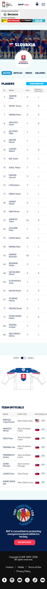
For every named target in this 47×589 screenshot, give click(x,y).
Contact (9, 567)
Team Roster (37, 84)
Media (21, 567)
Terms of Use (34, 567)
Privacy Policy (23, 571)
